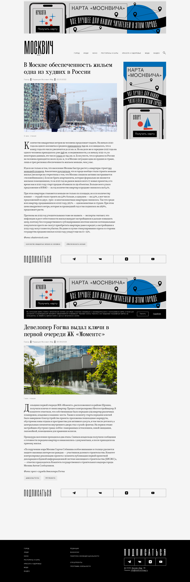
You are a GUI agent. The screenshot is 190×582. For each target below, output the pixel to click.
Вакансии (74, 552)
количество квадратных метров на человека (43, 244)
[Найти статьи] (164, 53)
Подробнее (157, 314)
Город (26, 80)
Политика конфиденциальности (84, 556)
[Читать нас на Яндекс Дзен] (126, 259)
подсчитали (63, 171)
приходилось (74, 146)
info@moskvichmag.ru (139, 570)
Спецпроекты (76, 562)
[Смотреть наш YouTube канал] (153, 259)
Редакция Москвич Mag (42, 80)
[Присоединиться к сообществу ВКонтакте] (100, 259)
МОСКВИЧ (39, 47)
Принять (143, 314)
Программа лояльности (80, 566)
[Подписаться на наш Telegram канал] (74, 259)
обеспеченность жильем (76, 244)
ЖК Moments (50, 478)
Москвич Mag (137, 568)
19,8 (62, 152)
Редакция (74, 548)
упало (59, 155)
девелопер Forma (32, 478)
